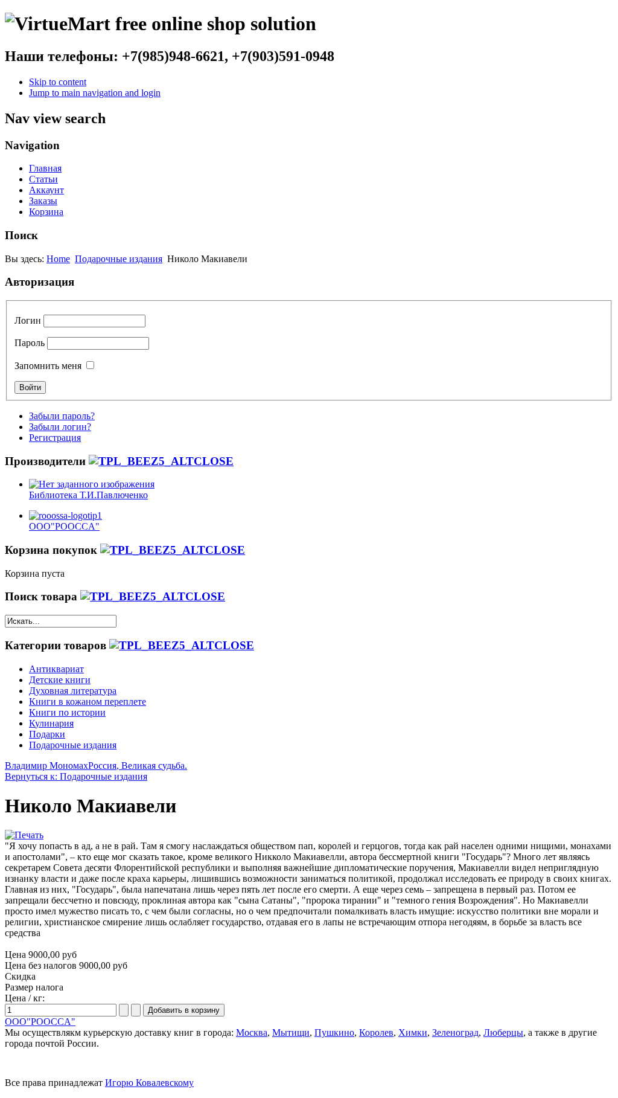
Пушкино (334, 1032)
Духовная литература (72, 690)
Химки (412, 1032)
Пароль (29, 343)
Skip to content (57, 82)
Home (58, 259)
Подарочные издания (118, 259)
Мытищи (291, 1032)
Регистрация (55, 437)
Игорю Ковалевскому (149, 1082)
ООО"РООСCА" (40, 1021)
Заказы (43, 201)
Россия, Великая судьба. (137, 765)
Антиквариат (56, 669)
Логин (27, 320)
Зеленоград (455, 1032)
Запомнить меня (47, 366)
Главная (45, 168)
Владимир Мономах (46, 765)
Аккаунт (46, 190)
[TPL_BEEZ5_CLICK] (161, 461)
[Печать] (24, 835)
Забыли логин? (60, 427)
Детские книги (60, 680)
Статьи (43, 179)
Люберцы (503, 1032)
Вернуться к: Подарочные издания (76, 776)
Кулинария (51, 723)
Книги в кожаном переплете (87, 701)
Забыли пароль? (62, 416)
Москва (251, 1032)
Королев (376, 1032)
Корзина (46, 212)
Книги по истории (67, 712)
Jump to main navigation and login (95, 93)
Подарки (47, 734)
